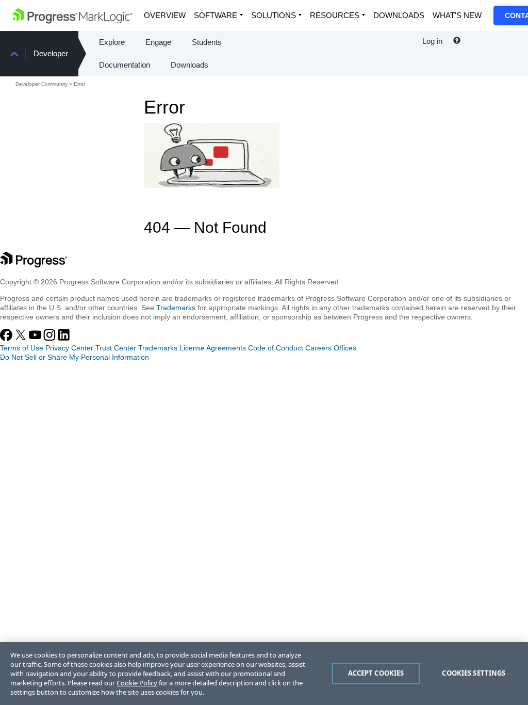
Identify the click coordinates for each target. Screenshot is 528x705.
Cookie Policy (137, 682)
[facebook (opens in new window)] (7, 338)
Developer (51, 53)
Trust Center (115, 348)
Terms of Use (21, 348)
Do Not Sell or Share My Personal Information (74, 357)
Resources (334, 15)
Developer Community (41, 84)
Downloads (398, 15)
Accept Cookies (376, 673)
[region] (264, 673)
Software (215, 15)
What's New (457, 15)
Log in (432, 41)
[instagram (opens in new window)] (50, 338)
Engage (158, 42)
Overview (165, 15)
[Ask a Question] (456, 41)
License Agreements (212, 348)
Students (207, 42)
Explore (112, 42)
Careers (318, 348)
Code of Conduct (275, 348)
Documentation (124, 64)
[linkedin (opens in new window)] (64, 338)
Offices (345, 348)
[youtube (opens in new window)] (36, 338)
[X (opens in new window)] (21, 338)
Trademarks (175, 307)
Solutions (273, 15)
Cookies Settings (473, 673)
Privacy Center (69, 348)
